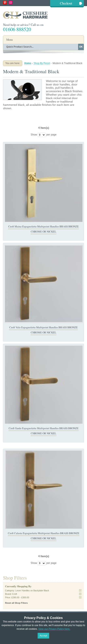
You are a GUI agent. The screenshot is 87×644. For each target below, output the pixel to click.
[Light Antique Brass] (44, 385)
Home (27, 63)
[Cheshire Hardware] (43, 15)
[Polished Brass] (44, 183)
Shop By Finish (42, 63)
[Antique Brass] (44, 284)
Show (34, 134)
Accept (43, 635)
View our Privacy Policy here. (54, 629)
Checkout (66, 3)
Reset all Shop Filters (16, 603)
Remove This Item (80, 590)
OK (81, 46)
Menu (9, 39)
